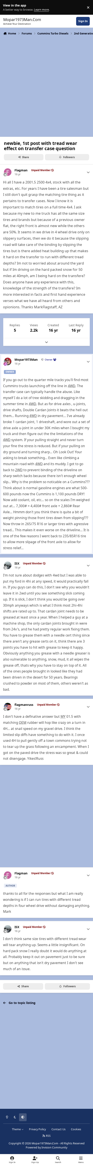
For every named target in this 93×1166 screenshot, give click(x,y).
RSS (48, 1136)
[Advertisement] (46, 85)
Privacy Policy (37, 1129)
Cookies (76, 1129)
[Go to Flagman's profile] (7, 172)
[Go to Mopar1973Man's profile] (7, 361)
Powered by (46, 1147)
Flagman (20, 170)
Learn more (8, 7)
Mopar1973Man (26, 360)
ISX (16, 563)
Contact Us (58, 1129)
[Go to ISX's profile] (7, 565)
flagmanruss (23, 705)
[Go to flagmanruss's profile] (7, 706)
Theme (16, 1129)
